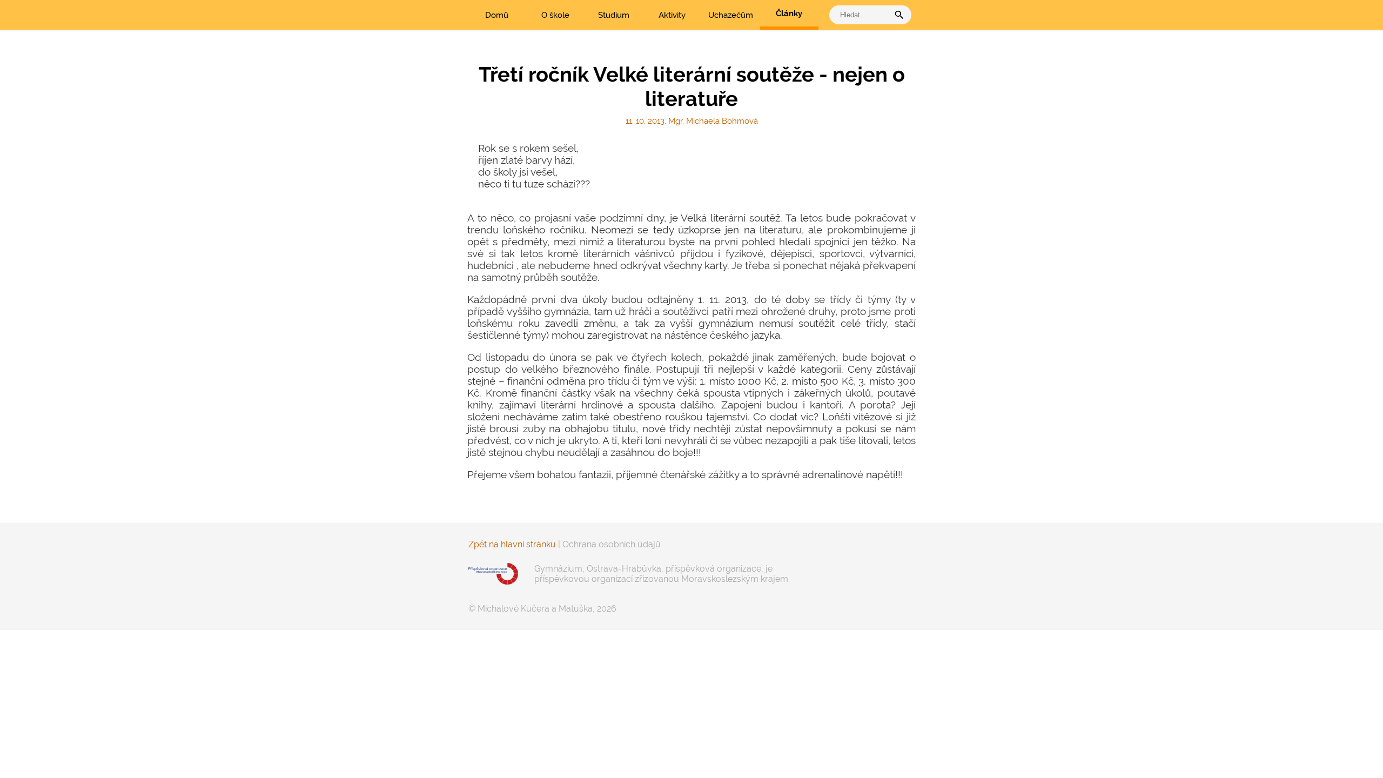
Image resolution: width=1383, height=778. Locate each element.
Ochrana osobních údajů (611, 544)
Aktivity (672, 15)
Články (789, 13)
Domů (496, 15)
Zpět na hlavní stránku (512, 544)
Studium (613, 15)
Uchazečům (730, 15)
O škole (555, 15)
